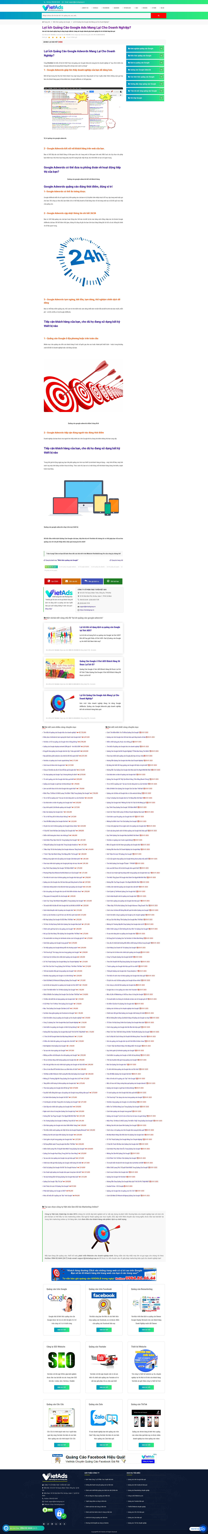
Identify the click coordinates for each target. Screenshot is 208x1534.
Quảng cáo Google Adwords (140, 70)
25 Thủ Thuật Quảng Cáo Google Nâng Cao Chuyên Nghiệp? (65, 962)
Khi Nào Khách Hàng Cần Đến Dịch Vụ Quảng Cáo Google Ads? (130, 1135)
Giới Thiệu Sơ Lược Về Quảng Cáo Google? (59, 1186)
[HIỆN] (60, 42)
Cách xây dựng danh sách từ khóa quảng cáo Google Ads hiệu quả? (132, 831)
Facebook (106, 8)
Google (95, 8)
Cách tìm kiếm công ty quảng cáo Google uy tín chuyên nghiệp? (66, 1018)
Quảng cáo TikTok (139, 1404)
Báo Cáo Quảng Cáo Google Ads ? (57, 812)
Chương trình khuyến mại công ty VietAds (97, 1523)
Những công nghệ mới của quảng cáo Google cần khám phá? (65, 859)
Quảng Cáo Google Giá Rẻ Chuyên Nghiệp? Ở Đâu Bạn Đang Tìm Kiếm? (132, 751)
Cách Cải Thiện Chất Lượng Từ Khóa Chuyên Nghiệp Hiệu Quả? (130, 812)
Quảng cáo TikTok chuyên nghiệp (137, 1523)
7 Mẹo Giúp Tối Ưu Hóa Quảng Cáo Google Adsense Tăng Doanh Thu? (68, 849)
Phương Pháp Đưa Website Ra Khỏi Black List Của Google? (65, 873)
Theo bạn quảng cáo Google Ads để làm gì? (60, 1088)
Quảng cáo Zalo (96, 1404)
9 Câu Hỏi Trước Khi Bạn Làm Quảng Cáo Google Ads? (63, 831)
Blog (162, 8)
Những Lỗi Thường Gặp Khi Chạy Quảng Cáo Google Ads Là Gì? (66, 1078)
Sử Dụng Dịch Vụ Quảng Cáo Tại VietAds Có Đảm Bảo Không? (130, 938)
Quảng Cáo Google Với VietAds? (121, 1177)
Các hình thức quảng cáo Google (142, 77)
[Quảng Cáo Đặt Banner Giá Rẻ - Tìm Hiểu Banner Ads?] (146, 1303)
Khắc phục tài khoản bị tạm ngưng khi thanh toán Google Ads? (66, 737)
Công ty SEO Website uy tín (135, 1496)
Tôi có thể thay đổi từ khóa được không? (59, 817)
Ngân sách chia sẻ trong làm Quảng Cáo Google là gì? (63, 1111)
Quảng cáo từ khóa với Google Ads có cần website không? (129, 793)
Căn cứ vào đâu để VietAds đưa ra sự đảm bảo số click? (64, 1069)
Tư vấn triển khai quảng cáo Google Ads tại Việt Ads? (127, 1069)
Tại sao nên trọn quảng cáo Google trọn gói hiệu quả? (63, 1158)
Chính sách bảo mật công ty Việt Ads (96, 1506)
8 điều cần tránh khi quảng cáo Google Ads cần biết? (63, 1041)
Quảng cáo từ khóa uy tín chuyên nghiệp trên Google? (127, 1008)
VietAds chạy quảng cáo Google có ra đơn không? (62, 976)
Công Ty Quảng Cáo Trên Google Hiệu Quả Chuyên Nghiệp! (65, 1022)
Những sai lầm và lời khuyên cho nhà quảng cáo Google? (64, 1055)
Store (154, 8)
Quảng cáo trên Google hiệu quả (137, 1479)
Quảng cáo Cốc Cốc (55, 1404)
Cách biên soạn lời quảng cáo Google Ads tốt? (125, 817)
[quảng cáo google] (104, 1274)
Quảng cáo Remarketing (141, 1289)
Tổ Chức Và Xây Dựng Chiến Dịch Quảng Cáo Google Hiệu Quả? (66, 924)
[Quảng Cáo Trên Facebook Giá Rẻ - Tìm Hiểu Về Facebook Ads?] (104, 1303)
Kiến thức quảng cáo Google (140, 56)
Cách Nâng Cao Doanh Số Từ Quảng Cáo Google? (126, 948)
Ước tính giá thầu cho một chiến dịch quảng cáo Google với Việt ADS (68, 1064)
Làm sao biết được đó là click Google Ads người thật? (63, 788)
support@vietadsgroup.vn (88, 606)
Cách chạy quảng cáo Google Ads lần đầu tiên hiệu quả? (128, 1027)
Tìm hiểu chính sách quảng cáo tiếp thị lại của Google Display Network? (69, 1130)
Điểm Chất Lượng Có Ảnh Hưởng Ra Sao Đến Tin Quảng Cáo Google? (132, 929)
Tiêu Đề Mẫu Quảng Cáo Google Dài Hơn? (59, 821)
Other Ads (127, 8)
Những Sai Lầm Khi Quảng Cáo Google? (123, 1153)
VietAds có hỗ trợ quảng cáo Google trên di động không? (64, 742)
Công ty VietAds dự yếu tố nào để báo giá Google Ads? (64, 770)
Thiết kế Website (138, 1346)
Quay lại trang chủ (117, 560)
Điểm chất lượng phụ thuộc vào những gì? (60, 835)
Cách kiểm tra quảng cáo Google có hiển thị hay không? (64, 1027)
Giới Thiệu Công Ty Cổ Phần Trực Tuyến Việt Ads (99, 1479)
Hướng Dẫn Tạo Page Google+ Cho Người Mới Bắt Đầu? (64, 1116)
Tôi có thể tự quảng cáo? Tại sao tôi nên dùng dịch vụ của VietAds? (68, 798)
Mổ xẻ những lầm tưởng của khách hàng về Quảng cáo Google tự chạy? (133, 1018)
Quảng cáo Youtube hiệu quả (136, 1501)
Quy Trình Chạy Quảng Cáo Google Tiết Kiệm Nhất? (62, 868)
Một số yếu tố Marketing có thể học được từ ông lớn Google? (130, 994)
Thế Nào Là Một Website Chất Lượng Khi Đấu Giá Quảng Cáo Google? (68, 1074)
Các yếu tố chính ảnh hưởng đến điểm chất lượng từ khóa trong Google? (133, 943)
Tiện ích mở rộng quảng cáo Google (143, 91)
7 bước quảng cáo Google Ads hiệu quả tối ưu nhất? (127, 966)
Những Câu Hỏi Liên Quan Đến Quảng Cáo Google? (62, 1135)
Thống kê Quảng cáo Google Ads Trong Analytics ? (126, 971)
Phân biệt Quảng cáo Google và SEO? (58, 1191)
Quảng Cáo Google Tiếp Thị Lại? (57, 1181)
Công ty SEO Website (56, 1346)
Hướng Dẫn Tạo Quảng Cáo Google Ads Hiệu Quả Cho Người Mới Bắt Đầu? (133, 770)
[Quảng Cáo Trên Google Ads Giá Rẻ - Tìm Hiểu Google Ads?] (61, 1303)
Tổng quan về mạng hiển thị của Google (59, 896)
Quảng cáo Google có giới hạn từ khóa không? (61, 784)
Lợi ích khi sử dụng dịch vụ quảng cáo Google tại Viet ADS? (65, 985)
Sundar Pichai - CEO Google (119, 1186)
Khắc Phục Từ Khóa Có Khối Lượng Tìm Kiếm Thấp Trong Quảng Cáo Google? (70, 793)
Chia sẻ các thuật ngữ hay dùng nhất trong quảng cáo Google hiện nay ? (133, 873)
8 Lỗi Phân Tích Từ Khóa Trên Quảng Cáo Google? (62, 1004)
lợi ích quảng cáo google (113, 567)
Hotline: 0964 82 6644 (53, 2)
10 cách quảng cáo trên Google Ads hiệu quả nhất (62, 779)
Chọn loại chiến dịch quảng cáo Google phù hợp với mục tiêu (65, 863)
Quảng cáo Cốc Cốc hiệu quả (136, 1512)
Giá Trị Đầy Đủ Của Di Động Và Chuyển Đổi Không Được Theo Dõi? (131, 1036)
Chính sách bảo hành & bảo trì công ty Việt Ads (99, 1512)
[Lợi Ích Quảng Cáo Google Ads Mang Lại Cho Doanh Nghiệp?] (83, 108)
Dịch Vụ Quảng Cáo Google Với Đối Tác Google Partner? (64, 1167)
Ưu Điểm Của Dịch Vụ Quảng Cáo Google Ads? (125, 1004)
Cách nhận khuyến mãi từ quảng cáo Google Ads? (62, 910)
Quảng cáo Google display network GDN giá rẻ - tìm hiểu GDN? (66, 746)
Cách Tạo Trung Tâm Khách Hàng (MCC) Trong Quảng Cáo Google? (67, 901)
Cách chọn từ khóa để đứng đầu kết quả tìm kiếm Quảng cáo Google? (132, 910)
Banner (116, 8)
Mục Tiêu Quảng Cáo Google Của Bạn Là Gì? (60, 1008)
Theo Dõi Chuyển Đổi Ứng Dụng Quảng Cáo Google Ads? (128, 962)
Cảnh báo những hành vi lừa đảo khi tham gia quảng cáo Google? (67, 887)
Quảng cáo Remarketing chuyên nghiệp (138, 1490)
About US (85, 8)
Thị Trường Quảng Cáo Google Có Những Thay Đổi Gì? (63, 1121)
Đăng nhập (48, 609)
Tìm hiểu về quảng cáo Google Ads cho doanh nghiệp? (64, 732)
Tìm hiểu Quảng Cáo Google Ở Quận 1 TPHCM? (125, 863)
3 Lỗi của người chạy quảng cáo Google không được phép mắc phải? (132, 859)
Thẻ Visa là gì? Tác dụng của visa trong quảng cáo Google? (65, 952)
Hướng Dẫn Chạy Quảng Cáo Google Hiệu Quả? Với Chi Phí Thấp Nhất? (68, 1032)
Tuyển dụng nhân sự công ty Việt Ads (96, 1501)
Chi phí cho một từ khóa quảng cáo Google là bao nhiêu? (64, 826)
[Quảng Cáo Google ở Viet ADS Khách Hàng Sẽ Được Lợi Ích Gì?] (60, 673)
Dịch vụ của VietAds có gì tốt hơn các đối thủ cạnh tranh (64, 915)
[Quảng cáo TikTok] (146, 1418)
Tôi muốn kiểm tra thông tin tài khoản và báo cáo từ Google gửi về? (67, 938)
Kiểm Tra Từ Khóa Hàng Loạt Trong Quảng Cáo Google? (128, 1107)
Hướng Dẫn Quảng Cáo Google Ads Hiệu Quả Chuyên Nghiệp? (130, 760)
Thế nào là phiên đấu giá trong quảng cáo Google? (62, 971)
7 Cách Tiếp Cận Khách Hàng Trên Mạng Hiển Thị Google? (64, 854)
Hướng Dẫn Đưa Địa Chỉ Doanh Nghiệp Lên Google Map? (128, 849)
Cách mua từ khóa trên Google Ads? (58, 765)
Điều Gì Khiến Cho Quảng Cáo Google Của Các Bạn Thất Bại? (65, 994)
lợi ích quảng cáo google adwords (67, 567)
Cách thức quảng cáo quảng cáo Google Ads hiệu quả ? (128, 901)
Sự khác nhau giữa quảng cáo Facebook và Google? (63, 1013)
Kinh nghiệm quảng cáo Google (141, 49)
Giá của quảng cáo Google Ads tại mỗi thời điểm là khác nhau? (66, 891)
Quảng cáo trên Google (57, 1289)
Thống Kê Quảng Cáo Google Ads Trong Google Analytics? (65, 845)
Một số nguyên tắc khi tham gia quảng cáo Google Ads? (128, 845)
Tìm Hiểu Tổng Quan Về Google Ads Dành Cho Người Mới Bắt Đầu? (131, 877)
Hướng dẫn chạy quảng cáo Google (143, 84)
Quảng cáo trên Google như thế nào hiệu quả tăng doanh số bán (66, 882)
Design (145, 8)
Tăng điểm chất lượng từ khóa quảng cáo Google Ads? (64, 1083)
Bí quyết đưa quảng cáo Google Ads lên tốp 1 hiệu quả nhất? (65, 751)
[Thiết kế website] (146, 1361)
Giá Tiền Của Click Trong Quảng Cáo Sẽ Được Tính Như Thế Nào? (67, 966)
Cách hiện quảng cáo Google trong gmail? (60, 943)
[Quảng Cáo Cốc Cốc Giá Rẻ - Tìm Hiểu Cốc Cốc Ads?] (62, 1418)
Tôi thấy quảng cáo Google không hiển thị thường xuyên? (64, 948)
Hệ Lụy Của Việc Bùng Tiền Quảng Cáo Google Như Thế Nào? (65, 933)
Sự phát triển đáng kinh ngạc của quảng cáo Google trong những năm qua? (70, 1093)
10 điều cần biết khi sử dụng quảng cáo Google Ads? (63, 999)
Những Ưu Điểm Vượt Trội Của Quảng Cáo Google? (126, 821)
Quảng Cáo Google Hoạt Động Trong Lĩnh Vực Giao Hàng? (64, 1153)
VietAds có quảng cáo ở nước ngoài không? (60, 760)
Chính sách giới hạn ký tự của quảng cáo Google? (62, 929)
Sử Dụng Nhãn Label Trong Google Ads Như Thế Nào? (63, 1144)
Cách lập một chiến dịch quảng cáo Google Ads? (62, 1107)
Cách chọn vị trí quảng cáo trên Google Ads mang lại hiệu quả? (130, 1130)
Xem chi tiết (62, 1330)
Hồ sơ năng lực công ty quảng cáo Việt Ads (98, 1496)
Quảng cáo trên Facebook (100, 1289)
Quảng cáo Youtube (97, 1346)
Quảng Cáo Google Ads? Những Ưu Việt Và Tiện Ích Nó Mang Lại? (131, 802)
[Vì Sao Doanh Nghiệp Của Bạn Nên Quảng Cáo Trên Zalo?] (104, 1418)
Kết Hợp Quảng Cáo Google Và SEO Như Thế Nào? (62, 919)
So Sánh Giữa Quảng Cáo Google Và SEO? (60, 1097)
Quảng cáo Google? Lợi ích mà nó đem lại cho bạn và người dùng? (131, 1116)
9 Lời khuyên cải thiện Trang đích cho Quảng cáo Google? (64, 1102)
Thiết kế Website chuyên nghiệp (137, 1506)
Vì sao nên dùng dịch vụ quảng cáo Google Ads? (126, 933)
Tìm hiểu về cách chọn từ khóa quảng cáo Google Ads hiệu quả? (67, 877)
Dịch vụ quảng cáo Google (140, 63)
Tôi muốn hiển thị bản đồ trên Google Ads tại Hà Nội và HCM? (66, 905)
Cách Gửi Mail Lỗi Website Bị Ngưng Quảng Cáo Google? (64, 980)
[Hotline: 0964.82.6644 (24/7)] (6, 1528)
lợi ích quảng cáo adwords (98, 567)
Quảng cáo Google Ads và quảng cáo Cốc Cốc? (125, 1191)
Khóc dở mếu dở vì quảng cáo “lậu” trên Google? (61, 1195)
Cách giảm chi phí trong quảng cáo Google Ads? (62, 1139)
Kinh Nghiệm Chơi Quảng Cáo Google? (58, 1046)
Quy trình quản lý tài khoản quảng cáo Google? (61, 807)
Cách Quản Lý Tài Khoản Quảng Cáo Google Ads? (126, 891)
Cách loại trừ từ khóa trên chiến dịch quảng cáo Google (64, 957)
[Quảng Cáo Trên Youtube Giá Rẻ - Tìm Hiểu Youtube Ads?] (104, 1361)
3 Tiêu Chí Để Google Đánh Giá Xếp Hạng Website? (62, 1036)
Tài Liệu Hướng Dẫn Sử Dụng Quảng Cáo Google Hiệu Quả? (65, 1177)
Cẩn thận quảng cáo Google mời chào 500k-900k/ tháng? (64, 1125)
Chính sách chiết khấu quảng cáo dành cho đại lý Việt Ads (102, 1490)
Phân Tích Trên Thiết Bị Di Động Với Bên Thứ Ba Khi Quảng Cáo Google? (133, 1032)
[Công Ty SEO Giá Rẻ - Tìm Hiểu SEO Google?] (61, 1361)
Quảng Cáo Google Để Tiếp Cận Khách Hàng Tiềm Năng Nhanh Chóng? (132, 779)
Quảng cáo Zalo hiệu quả (135, 1517)
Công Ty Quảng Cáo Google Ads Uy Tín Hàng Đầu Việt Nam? (129, 798)
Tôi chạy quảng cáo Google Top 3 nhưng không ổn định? (64, 774)
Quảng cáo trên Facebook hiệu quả (137, 1485)
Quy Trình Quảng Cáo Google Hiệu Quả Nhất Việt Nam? (128, 835)
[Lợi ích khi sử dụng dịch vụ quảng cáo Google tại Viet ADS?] (60, 636)
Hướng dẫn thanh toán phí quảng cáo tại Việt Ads (99, 1485)
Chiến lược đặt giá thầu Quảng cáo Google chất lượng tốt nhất (66, 1163)
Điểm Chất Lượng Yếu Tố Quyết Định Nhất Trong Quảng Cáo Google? (68, 1149)
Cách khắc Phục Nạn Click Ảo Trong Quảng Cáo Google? (64, 840)
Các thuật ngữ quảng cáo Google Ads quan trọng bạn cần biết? (66, 1172)
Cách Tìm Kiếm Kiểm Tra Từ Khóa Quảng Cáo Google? (63, 990)
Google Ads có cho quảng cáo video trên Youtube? (126, 990)
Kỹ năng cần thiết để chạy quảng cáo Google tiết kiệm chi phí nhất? (132, 765)
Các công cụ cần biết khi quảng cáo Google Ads (126, 985)
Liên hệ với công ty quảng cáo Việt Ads (96, 1517)
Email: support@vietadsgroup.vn (75, 2)
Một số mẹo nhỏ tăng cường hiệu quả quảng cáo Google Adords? (131, 1083)
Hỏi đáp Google (136, 98)
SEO (137, 8)
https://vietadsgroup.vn (87, 610)
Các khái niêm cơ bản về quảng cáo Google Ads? (62, 802)
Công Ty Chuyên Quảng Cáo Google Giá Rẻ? (124, 957)
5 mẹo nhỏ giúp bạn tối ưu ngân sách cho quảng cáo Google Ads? (131, 826)
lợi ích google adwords (83, 567)
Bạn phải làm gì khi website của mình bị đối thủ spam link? (65, 756)
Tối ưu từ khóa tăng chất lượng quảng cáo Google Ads (63, 1060)
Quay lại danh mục (62, 560)
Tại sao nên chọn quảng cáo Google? (58, 1050)
